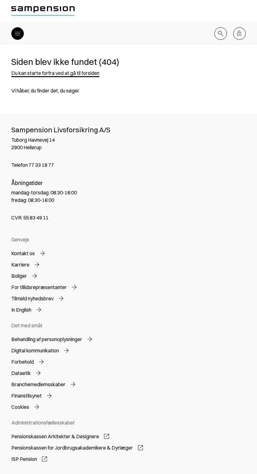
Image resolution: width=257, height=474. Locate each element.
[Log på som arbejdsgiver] (239, 33)
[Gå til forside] (43, 11)
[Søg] (220, 33)
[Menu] (17, 33)
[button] (55, 73)
